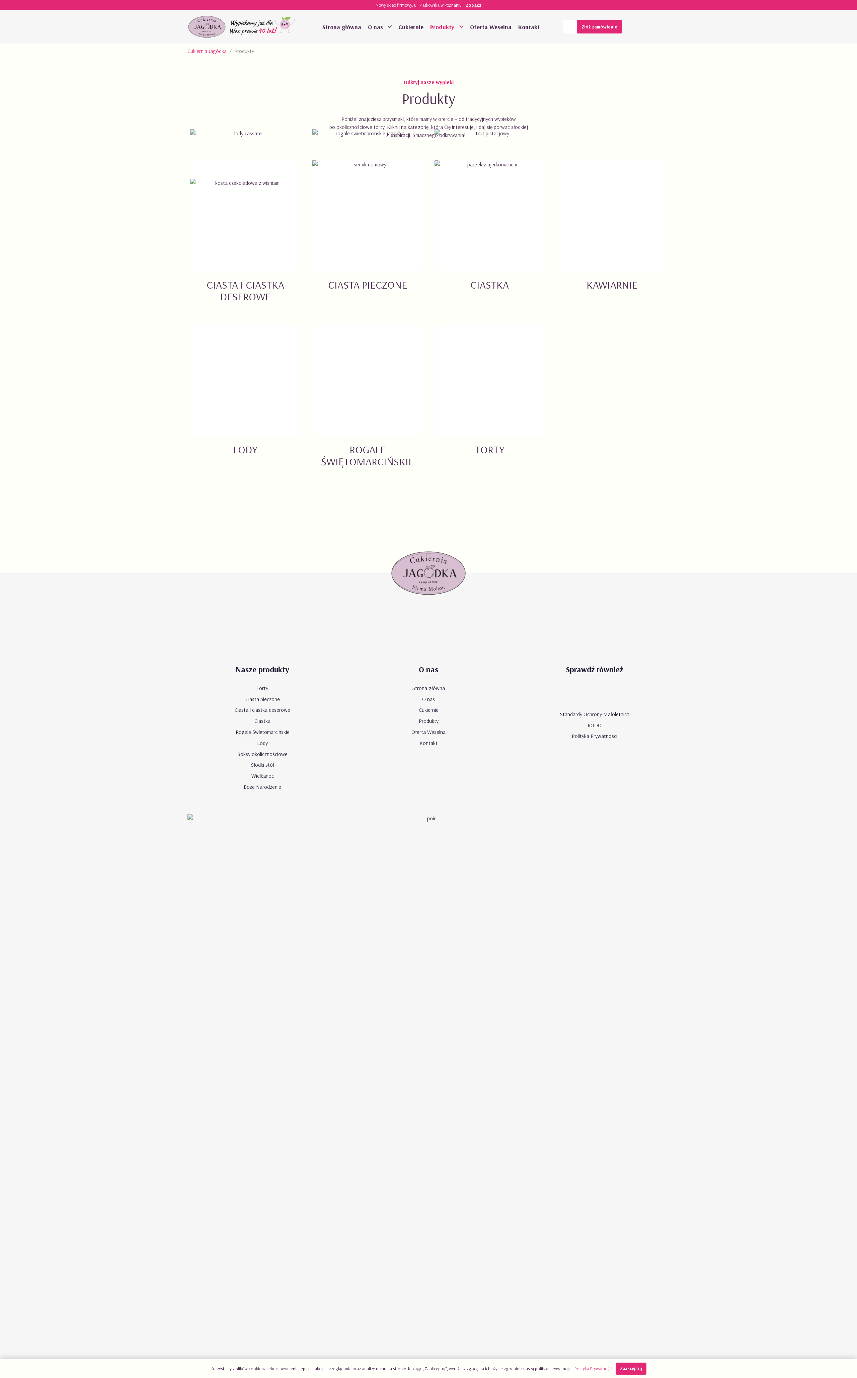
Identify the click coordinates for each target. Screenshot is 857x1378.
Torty (262, 688)
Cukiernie (429, 709)
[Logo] (206, 27)
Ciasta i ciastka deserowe (262, 709)
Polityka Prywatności (594, 736)
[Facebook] (649, 26)
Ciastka (262, 720)
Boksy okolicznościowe (262, 754)
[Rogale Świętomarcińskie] (367, 404)
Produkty (429, 720)
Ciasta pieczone (262, 699)
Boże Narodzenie (262, 786)
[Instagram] (663, 26)
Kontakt (428, 743)
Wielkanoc (262, 775)
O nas (428, 699)
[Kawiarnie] (612, 239)
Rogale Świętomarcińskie (263, 732)
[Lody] (245, 404)
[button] (389, 26)
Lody (262, 743)
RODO (595, 725)
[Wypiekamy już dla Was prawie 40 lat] (263, 26)
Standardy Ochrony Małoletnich (594, 714)
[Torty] (489, 404)
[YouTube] (636, 26)
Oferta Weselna (428, 732)
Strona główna (428, 688)
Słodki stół (262, 764)
